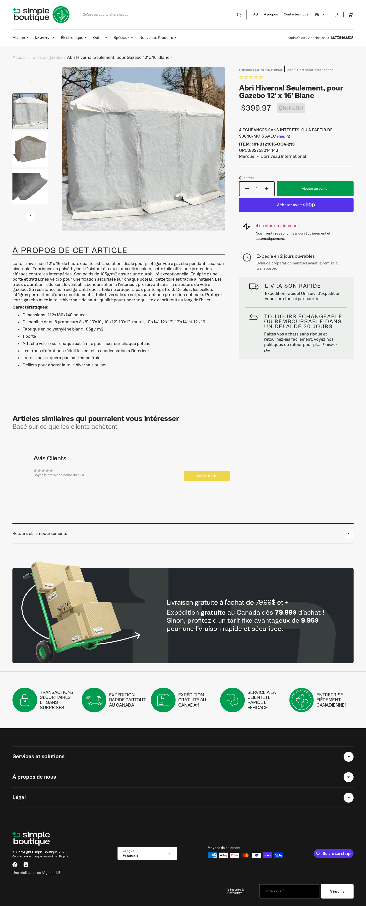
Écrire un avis (207, 476)
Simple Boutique (45, 852)
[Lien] (183, 615)
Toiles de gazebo (47, 57)
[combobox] (162, 14)
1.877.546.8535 (342, 38)
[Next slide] (30, 216)
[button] (336, 14)
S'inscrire (337, 891)
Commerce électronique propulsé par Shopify (40, 856)
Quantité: (246, 178)
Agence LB (52, 872)
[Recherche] (240, 14)
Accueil (19, 57)
